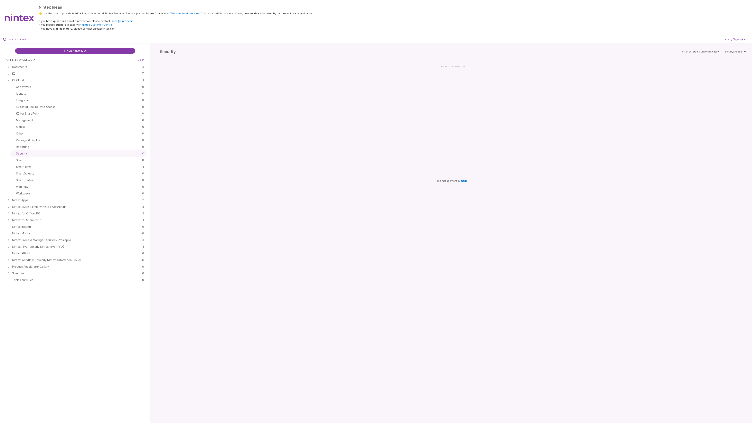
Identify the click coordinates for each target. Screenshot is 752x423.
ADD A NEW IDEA (76, 50)
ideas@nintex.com (122, 21)
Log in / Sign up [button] (733, 39)
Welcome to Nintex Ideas (185, 13)
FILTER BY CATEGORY (23, 59)
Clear (141, 59)
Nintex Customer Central (97, 24)
